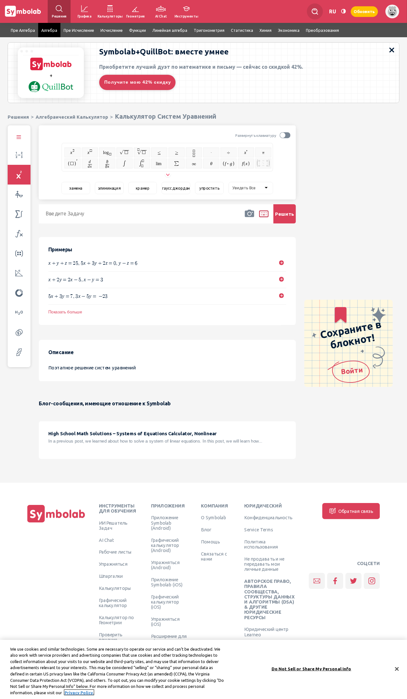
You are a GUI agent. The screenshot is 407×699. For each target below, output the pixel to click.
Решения (18, 117)
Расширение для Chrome (169, 638)
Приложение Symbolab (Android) (164, 523)
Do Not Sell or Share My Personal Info (311, 669)
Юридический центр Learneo (266, 632)
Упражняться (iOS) (165, 621)
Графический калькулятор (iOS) (165, 602)
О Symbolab (213, 517)
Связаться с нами (214, 556)
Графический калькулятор (113, 603)
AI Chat (106, 539)
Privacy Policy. (79, 692)
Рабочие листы (115, 552)
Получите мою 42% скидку (137, 82)
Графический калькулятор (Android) (165, 545)
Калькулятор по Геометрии (116, 620)
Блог (206, 529)
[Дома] (56, 522)
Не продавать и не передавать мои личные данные (264, 564)
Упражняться (113, 564)
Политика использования (261, 544)
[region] (203, 669)
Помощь (210, 541)
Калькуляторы (115, 588)
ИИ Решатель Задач (113, 525)
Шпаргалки (111, 575)
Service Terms (258, 529)
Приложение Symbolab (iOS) (167, 582)
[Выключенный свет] (343, 11)
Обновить (364, 11)
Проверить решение (110, 637)
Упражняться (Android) (165, 565)
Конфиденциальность (268, 517)
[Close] (397, 669)
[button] (249, 217)
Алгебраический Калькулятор (72, 117)
